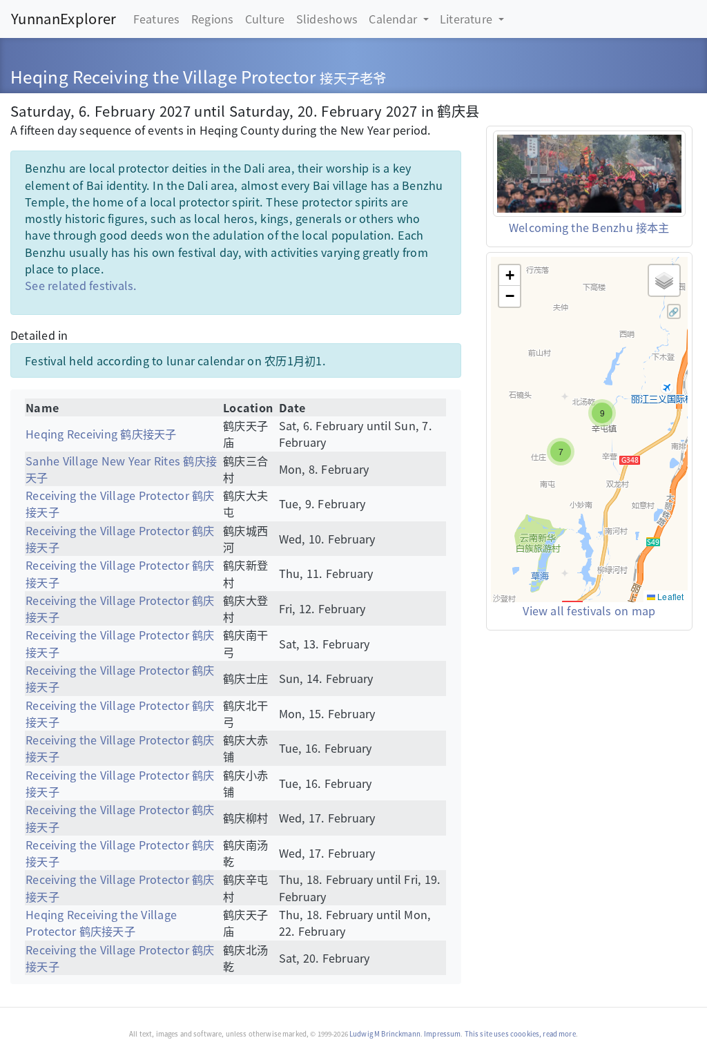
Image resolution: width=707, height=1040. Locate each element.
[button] (560, 451)
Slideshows (327, 18)
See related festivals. (81, 285)
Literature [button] (468, 18)
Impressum (442, 1034)
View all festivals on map (589, 610)
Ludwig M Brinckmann (384, 1034)
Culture (265, 18)
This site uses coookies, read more (520, 1034)
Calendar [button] (394, 18)
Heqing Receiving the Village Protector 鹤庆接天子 (101, 922)
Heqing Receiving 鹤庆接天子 (101, 433)
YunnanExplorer (63, 18)
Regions (212, 18)
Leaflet (669, 596)
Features (156, 18)
